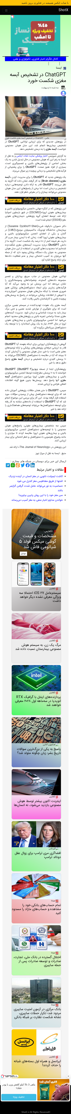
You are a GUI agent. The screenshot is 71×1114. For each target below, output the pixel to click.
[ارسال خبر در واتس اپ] (12, 465)
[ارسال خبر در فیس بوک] (27, 465)
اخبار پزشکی (41, 156)
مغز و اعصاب (54, 63)
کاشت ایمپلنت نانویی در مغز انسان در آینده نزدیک (36, 476)
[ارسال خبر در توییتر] (22, 465)
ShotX (63, 10)
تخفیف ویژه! (19, 1097)
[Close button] (68, 1076)
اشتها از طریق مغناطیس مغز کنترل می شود (40, 481)
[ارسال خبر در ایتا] (17, 465)
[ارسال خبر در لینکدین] (32, 465)
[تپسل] (12, 16)
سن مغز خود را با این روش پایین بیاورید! (40, 495)
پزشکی (63, 63)
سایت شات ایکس (25, 156)
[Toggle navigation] (6, 10)
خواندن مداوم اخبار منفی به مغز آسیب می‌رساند (37, 500)
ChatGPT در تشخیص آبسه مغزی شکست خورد (38, 78)
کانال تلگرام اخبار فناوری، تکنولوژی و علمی (35, 59)
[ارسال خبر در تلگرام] (7, 465)
